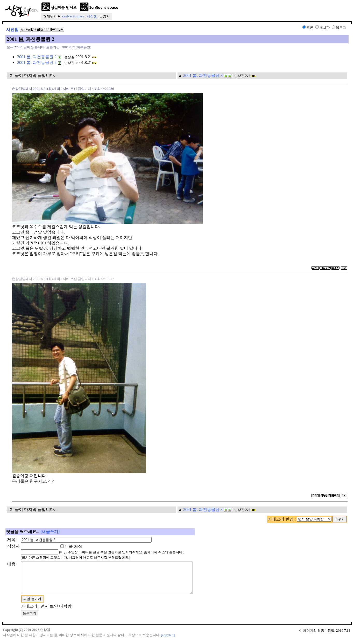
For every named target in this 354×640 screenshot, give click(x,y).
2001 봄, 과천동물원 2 (36, 57)
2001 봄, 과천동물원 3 (203, 75)
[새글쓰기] (50, 531)
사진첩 (92, 16)
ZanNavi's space (73, 16)
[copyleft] (168, 635)
